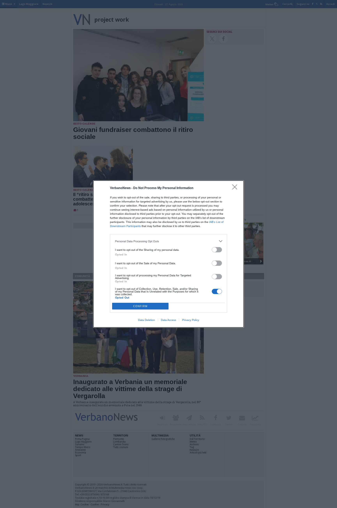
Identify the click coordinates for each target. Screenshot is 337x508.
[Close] (236, 188)
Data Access (168, 320)
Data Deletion (146, 320)
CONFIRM (140, 306)
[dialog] (168, 254)
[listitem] (168, 241)
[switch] (217, 249)
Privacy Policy (190, 320)
